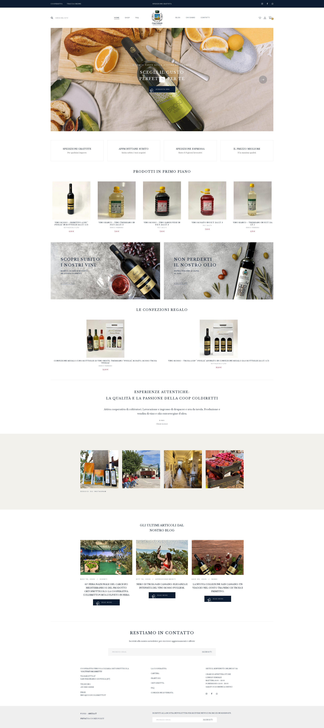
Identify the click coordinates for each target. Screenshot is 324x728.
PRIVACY (84, 719)
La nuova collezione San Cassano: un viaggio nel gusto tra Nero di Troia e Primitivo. (217, 588)
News (215, 579)
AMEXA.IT (92, 714)
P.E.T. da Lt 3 (162, 227)
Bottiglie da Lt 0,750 (71, 227)
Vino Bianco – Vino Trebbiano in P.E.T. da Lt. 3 (117, 224)
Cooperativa (56, 4)
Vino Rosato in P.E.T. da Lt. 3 (207, 223)
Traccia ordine (74, 4)
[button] (271, 18)
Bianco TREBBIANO (116, 227)
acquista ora (163, 89)
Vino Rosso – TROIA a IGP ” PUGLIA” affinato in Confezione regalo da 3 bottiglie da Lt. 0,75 (218, 361)
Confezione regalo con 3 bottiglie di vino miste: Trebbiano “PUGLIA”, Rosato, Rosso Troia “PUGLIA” (105, 362)
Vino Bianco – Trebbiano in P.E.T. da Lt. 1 (252, 224)
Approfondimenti (166, 579)
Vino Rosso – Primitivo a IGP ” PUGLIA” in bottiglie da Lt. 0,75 (71, 224)
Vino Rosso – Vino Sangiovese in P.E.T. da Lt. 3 (162, 224)
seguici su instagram (93, 491)
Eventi (104, 579)
